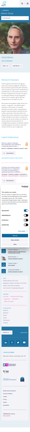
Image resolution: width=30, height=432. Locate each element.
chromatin (6, 296)
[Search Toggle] (22, 3)
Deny (15, 244)
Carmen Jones (12, 263)
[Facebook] (12, 343)
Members (5, 313)
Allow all (15, 235)
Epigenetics (6, 10)
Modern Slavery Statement (9, 390)
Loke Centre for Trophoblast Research (13, 288)
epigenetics (7, 299)
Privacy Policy (12, 203)
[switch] (26, 215)
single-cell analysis (9, 301)
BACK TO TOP (24, 332)
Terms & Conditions (7, 393)
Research (5, 310)
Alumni (5, 315)
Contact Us (6, 332)
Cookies (5, 396)
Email (4, 66)
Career (5, 318)
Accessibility (6, 405)
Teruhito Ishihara (13, 249)
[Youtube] (24, 343)
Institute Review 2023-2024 (10, 281)
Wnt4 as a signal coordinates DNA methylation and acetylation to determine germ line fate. (11, 144)
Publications (6, 320)
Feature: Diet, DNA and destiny (11, 285)
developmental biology (16, 296)
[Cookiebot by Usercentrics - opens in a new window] (21, 187)
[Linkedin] (6, 343)
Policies (5, 402)
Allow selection (15, 240)
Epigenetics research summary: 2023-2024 (14, 283)
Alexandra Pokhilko (13, 270)
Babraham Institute (8, 4)
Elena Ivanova (12, 257)
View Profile (16, 66)
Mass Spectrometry (13, 176)
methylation (15, 299)
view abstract (9, 153)
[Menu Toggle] (28, 3)
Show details (21, 231)
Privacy (5, 399)
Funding (5, 323)
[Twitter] (18, 343)
